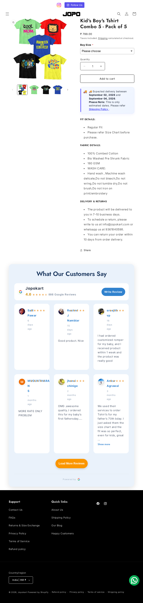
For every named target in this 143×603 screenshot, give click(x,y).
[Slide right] (68, 90)
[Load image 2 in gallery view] (34, 90)
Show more (104, 444)
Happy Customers (62, 533)
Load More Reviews (72, 463)
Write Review (113, 292)
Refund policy (17, 549)
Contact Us (15, 509)
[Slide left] (12, 90)
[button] (7, 14)
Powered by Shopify (38, 592)
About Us (57, 509)
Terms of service (96, 592)
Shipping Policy (99, 109)
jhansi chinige (67, 383)
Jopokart (34, 288)
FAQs (12, 517)
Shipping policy (116, 592)
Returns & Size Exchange (24, 525)
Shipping (103, 38)
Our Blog (56, 525)
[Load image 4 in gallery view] (58, 90)
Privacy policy (77, 592)
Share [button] (87, 250)
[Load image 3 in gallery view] (46, 90)
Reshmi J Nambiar (67, 315)
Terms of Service (19, 541)
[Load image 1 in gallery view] (22, 90)
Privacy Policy (17, 533)
